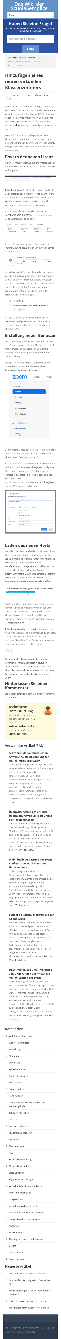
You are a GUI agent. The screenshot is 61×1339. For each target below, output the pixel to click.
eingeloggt (22, 693)
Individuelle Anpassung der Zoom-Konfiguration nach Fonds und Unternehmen (31, 863)
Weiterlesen (26, 849)
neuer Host (18, 673)
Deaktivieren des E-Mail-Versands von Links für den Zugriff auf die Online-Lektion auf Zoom (30, 973)
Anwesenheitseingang (20, 1192)
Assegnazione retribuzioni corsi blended (29, 1307)
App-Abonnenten (17, 1069)
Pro (13, 670)
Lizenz (50, 666)
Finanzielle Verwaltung (20, 1159)
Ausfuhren (14, 1139)
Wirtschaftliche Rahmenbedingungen (27, 1186)
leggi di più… (21, 960)
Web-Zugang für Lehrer (20, 1036)
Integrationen (16, 1199)
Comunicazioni (16, 1089)
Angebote (14, 1225)
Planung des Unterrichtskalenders (26, 1239)
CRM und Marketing (19, 1112)
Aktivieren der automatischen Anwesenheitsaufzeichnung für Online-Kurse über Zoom (29, 756)
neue (51, 670)
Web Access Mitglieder (20, 1042)
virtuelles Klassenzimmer (23, 658)
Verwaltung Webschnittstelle (23, 1205)
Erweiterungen (16, 1146)
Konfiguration (16, 1095)
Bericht (12, 1245)
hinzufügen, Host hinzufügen (32, 662)
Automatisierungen (18, 1075)
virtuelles (9, 666)
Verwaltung (15, 1049)
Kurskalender (15, 1082)
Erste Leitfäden (16, 1172)
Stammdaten (15, 1055)
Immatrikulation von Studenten (25, 1219)
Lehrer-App (14, 1062)
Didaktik (13, 1119)
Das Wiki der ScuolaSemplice (29, 6)
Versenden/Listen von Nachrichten (26, 1212)
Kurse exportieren (18, 1126)
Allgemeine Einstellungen (21, 1179)
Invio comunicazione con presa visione (28, 1301)
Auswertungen (16, 1259)
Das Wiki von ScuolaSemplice (21, 57)
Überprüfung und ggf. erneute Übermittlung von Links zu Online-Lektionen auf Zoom (31, 815)
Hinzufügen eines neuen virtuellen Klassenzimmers (24, 81)
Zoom (8, 677)
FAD (39, 57)
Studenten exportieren (20, 1132)
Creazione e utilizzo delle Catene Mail (27, 1273)
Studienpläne (15, 1232)
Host (33, 666)
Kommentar (11, 662)
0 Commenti (44, 95)
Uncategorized (16, 1252)
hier (18, 125)
